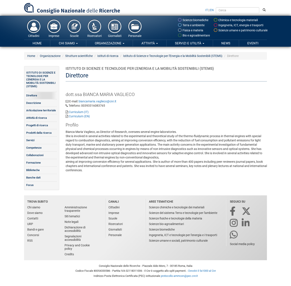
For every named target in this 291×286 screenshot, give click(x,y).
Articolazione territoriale (41, 110)
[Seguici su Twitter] (246, 211)
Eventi (252, 43)
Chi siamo (67, 43)
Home (37, 43)
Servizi (30, 140)
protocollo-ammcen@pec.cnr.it (179, 275)
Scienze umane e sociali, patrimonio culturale (178, 240)
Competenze (34, 147)
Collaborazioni (34, 155)
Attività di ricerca (36, 117)
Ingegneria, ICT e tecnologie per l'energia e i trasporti (183, 235)
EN (212, 10)
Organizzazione (108, 43)
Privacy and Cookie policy (77, 247)
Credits (69, 254)
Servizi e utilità (188, 43)
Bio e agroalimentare (196, 35)
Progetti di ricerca (37, 125)
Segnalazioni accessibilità (73, 238)
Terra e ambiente (193, 25)
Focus (30, 185)
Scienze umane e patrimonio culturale (243, 30)
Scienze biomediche (195, 20)
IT (206, 10)
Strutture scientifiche (79, 56)
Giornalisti (114, 36)
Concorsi (33, 235)
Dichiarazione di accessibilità (75, 229)
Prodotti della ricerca (39, 132)
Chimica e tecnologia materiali (238, 20)
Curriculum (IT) (79, 112)
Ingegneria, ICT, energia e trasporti (240, 25)
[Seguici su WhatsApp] (234, 235)
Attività (148, 43)
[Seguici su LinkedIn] (246, 223)
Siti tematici (72, 216)
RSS (30, 240)
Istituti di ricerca (107, 56)
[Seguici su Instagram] (234, 223)
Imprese (54, 36)
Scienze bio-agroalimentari (166, 224)
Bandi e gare (35, 229)
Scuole (74, 36)
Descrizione (33, 103)
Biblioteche (33, 170)
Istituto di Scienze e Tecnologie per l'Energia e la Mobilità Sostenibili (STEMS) (172, 56)
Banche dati (33, 177)
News (225, 43)
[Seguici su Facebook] (233, 211)
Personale (134, 36)
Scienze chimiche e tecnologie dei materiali (176, 207)
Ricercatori (94, 36)
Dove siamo (35, 213)
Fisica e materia (192, 30)
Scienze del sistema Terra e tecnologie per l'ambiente (183, 213)
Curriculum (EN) (79, 116)
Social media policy (242, 244)
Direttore (31, 95)
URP (30, 224)
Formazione (33, 162)
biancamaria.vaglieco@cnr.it (97, 101)
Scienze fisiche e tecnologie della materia (175, 218)
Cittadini (33, 36)
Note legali (71, 222)
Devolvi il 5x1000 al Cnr (202, 270)
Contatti (32, 218)
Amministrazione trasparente (76, 209)
